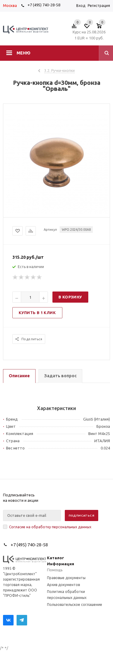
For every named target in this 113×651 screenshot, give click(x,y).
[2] (21, 277)
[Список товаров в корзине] (102, 28)
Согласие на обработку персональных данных (50, 527)
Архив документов (63, 585)
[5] (39, 277)
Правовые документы (66, 578)
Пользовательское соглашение (74, 604)
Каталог (55, 558)
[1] (15, 277)
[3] (27, 277)
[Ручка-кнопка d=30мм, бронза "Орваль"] (56, 212)
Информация (60, 564)
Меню (23, 53)
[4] (33, 277)
